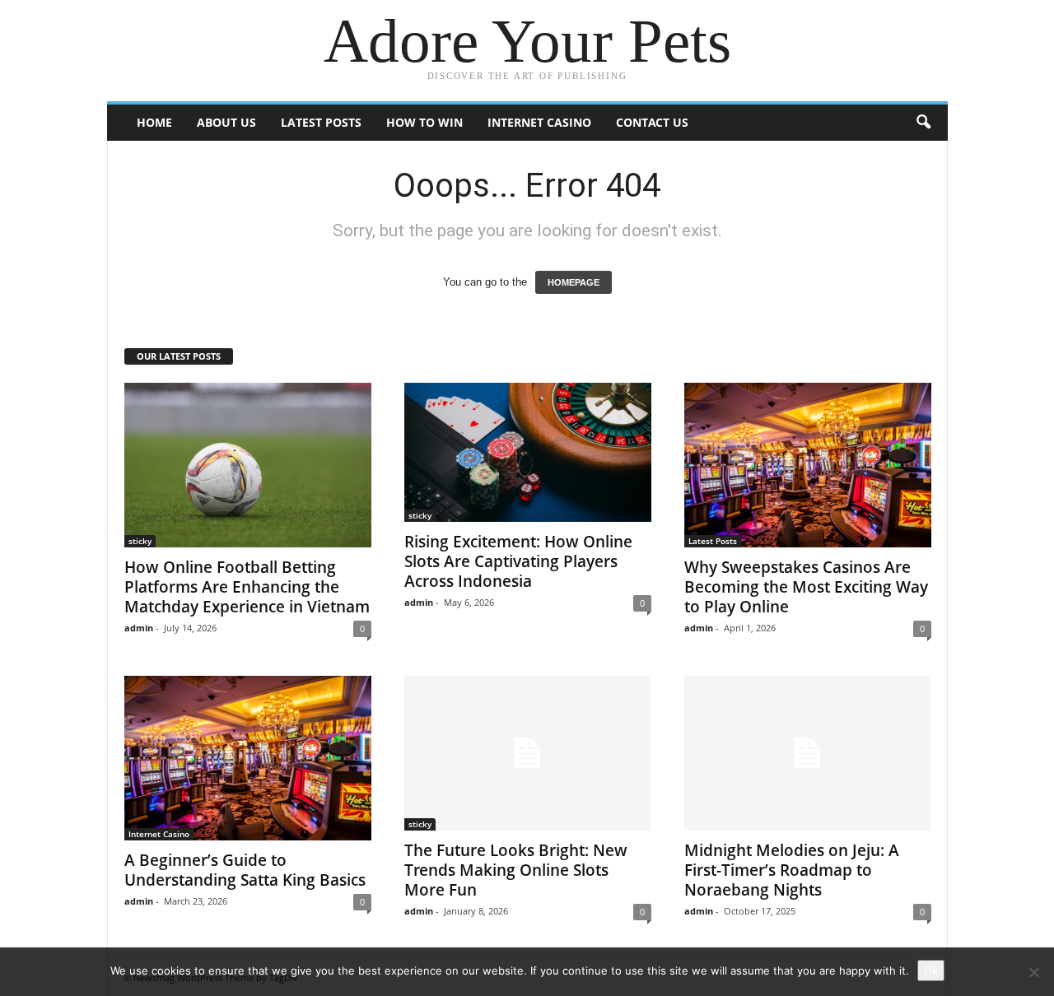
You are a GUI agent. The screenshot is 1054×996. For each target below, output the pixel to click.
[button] (923, 123)
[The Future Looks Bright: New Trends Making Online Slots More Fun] (527, 753)
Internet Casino (539, 122)
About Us (226, 122)
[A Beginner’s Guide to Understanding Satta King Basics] (247, 758)
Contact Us (652, 122)
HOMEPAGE (573, 282)
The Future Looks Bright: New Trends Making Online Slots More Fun (515, 870)
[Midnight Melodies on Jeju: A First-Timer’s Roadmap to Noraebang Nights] (807, 753)
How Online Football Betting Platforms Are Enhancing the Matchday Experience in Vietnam (247, 586)
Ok (931, 970)
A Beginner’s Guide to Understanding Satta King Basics (245, 870)
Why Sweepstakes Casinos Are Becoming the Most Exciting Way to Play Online (806, 586)
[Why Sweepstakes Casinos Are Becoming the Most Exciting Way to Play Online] (807, 465)
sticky (140, 541)
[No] (1033, 972)
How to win (424, 122)
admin (138, 627)
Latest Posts (321, 122)
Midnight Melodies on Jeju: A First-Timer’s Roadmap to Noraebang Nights (791, 870)
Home (154, 122)
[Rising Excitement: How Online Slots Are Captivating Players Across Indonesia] (527, 452)
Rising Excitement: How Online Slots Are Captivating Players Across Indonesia (518, 561)
